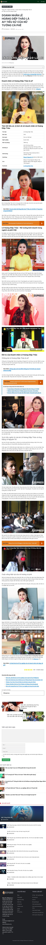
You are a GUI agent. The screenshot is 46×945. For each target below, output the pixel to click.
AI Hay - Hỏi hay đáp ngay (37, 895)
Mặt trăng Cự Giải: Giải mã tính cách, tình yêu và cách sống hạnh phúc (23, 857)
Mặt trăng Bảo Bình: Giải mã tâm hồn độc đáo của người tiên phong (22, 851)
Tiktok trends (20, 906)
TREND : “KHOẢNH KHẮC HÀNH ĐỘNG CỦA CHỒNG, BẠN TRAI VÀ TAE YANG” (25, 877)
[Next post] (43, 716)
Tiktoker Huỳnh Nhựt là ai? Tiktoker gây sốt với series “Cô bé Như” (22, 390)
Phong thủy (19, 912)
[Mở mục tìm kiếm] (38, 1)
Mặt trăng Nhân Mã (6, 817)
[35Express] (4, 1)
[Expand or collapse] (43, 67)
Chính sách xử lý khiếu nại (37, 912)
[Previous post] (3, 706)
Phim (18, 910)
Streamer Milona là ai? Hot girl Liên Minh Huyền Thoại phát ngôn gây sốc (24, 392)
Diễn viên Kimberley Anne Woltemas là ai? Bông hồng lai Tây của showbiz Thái (24, 679)
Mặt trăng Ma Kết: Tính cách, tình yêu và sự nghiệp (18, 863)
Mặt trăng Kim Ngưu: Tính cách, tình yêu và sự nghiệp (19, 844)
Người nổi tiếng (7, 6)
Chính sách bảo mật (36, 904)
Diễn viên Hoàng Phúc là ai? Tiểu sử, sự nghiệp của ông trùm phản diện (22, 686)
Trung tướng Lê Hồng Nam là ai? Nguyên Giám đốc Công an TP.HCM (23, 388)
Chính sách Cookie (36, 910)
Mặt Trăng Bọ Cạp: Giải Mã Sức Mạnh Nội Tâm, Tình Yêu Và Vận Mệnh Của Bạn (25, 837)
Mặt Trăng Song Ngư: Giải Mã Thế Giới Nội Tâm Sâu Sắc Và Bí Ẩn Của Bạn (24, 825)
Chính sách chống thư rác (37, 914)
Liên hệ (33, 899)
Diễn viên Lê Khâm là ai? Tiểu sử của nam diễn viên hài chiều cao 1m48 (16, 716)
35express (7, 29)
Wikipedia (38, 89)
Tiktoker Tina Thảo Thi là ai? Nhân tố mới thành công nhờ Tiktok (21, 682)
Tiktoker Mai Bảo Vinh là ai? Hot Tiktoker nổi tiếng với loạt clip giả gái (22, 684)
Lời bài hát (19, 904)
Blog (18, 895)
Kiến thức (19, 901)
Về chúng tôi (35, 897)
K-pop (18, 908)
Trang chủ (4, 9)
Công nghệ (19, 897)
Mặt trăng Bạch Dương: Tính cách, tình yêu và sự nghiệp (20, 870)
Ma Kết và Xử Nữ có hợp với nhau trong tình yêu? (18, 831)
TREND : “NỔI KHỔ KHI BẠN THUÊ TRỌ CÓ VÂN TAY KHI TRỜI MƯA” (22, 883)
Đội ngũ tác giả (35, 901)
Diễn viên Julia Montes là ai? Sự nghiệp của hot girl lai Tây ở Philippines (22, 677)
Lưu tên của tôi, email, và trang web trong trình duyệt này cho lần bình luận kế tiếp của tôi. (23, 755)
